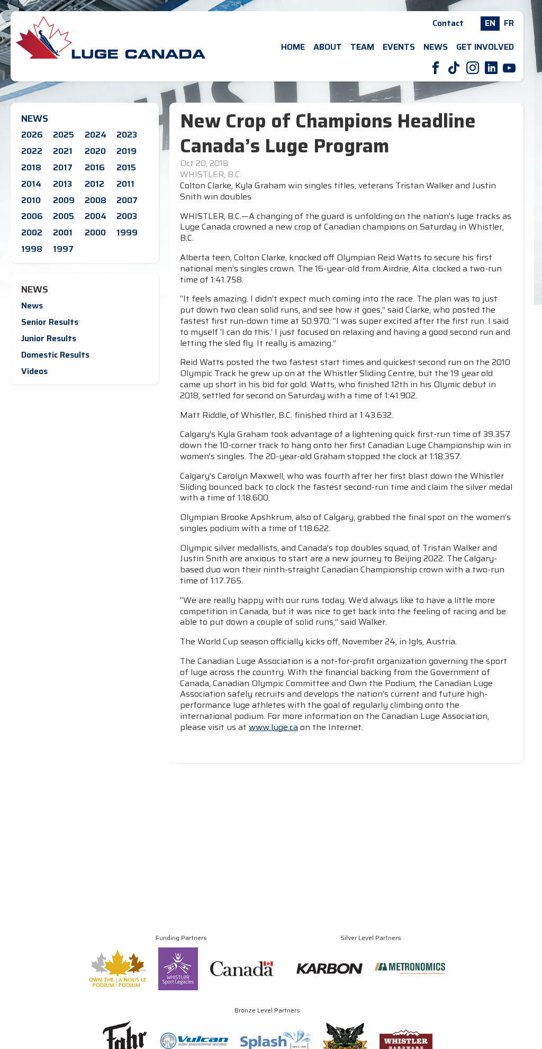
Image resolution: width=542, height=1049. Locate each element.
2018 (31, 167)
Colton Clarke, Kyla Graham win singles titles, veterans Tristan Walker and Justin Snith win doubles (338, 191)
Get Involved (485, 46)
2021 (63, 151)
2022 (31, 151)
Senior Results (49, 322)
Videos (34, 371)
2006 (32, 216)
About (327, 46)
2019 (126, 151)
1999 (127, 232)
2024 (95, 134)
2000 (95, 232)
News (435, 46)
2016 (95, 167)
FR (509, 23)
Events (399, 46)
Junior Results (48, 338)
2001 (63, 232)
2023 (126, 134)
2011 (125, 183)
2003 (126, 216)
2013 (62, 183)
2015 (126, 167)
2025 (63, 134)
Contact (448, 23)
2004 (95, 216)
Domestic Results (55, 354)
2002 (31, 232)
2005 (63, 216)
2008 (95, 200)
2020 (95, 151)
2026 (32, 134)
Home (293, 46)
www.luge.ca (273, 727)
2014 (31, 183)
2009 (64, 200)
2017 (63, 167)
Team (362, 46)
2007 (127, 200)
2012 (94, 183)
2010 (31, 200)
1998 (31, 249)
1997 (63, 249)
